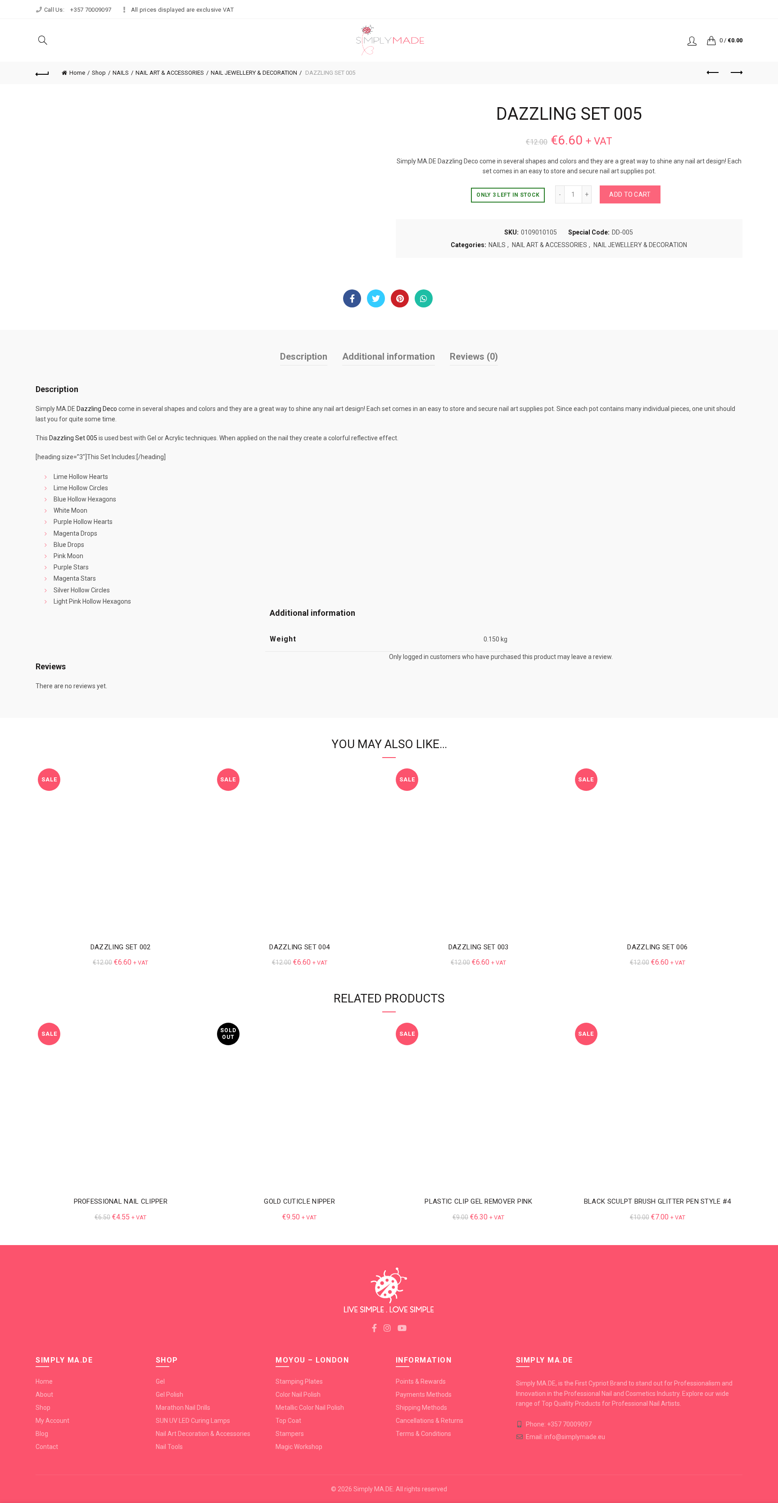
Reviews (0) (474, 356)
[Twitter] (376, 298)
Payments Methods (424, 1394)
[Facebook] (352, 298)
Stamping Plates (299, 1381)
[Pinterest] (400, 298)
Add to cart (630, 194)
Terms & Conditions (423, 1433)
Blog (42, 1433)
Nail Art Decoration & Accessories (203, 1433)
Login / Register (692, 40)
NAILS (121, 72)
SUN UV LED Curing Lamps (193, 1420)
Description (303, 356)
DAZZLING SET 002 (120, 947)
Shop (99, 72)
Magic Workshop (299, 1446)
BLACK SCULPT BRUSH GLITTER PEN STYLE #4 (657, 1201)
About (44, 1394)
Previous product (713, 73)
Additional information (388, 356)
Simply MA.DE (373, 1489)
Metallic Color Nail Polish (310, 1407)
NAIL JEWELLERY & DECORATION (254, 72)
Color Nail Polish (298, 1394)
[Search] (43, 40)
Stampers (290, 1433)
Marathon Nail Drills (183, 1407)
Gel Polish (169, 1394)
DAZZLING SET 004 (299, 947)
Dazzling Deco (97, 408)
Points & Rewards (421, 1381)
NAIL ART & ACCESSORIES (170, 72)
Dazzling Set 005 (73, 438)
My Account (52, 1420)
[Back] (42, 73)
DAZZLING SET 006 (657, 947)
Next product (735, 73)
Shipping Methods (421, 1407)
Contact (47, 1446)
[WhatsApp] (424, 298)
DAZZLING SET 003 (478, 947)
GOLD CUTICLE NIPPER (299, 1201)
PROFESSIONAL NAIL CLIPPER (121, 1201)
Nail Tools (169, 1446)
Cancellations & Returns (429, 1420)
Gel (160, 1381)
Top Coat (288, 1420)
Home (77, 72)
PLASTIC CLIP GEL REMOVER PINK (478, 1201)
